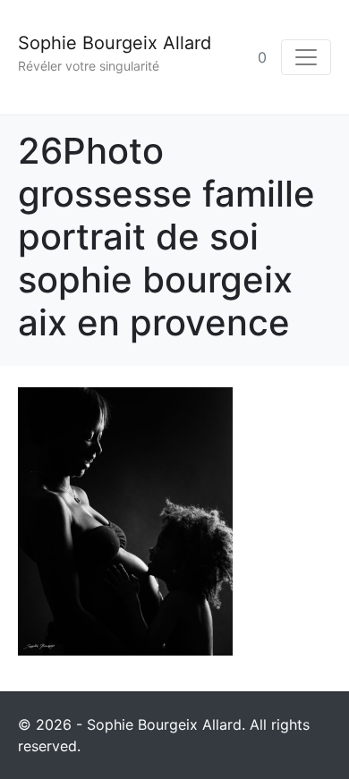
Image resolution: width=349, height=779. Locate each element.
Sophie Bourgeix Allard (114, 43)
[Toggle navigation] (306, 57)
